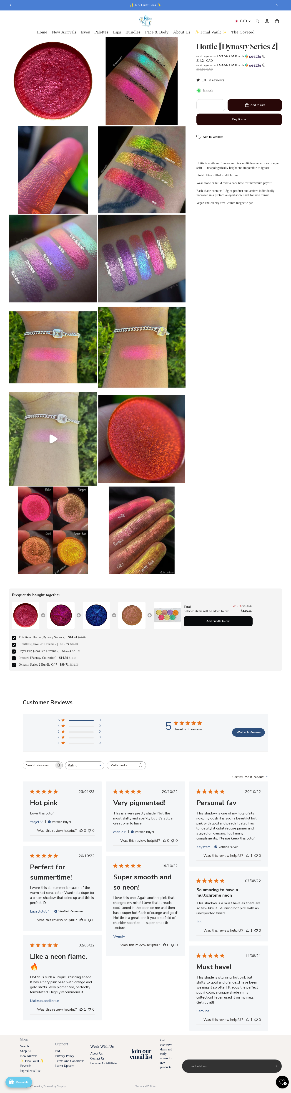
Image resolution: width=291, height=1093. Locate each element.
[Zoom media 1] (53, 81)
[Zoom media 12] (142, 530)
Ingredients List (30, 1071)
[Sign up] (275, 1066)
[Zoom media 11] (53, 530)
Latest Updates (64, 1066)
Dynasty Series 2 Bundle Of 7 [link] (38, 664)
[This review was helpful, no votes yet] (81, 830)
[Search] (257, 21)
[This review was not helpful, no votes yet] (89, 830)
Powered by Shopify (54, 1086)
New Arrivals (28, 1056)
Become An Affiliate (103, 1063)
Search (24, 1046)
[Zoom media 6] (142, 258)
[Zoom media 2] (142, 81)
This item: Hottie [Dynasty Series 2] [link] (42, 637)
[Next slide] (277, 5)
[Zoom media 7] (53, 347)
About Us (96, 1053)
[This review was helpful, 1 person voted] (247, 855)
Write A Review (248, 732)
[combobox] (84, 765)
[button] (239, 56)
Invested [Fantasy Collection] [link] (37, 657)
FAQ (58, 1051)
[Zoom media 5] (53, 258)
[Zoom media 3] (53, 170)
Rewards (25, 1066)
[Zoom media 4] (142, 170)
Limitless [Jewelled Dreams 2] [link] (38, 644)
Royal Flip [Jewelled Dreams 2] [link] (39, 651)
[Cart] (277, 21)
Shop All (26, 1051)
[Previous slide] (11, 5)
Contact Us (97, 1058)
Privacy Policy (64, 1056)
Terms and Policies (145, 1086)
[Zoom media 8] (142, 347)
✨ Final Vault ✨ (32, 1061)
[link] (25, 615)
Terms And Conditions (69, 1061)
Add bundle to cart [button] (218, 621)
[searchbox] (38, 765)
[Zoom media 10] (142, 439)
